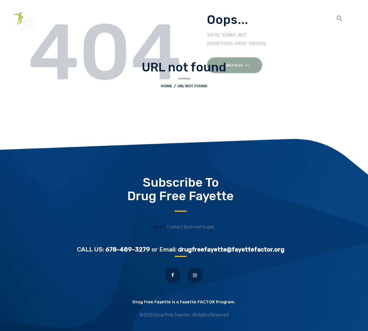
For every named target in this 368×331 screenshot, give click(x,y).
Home (166, 86)
